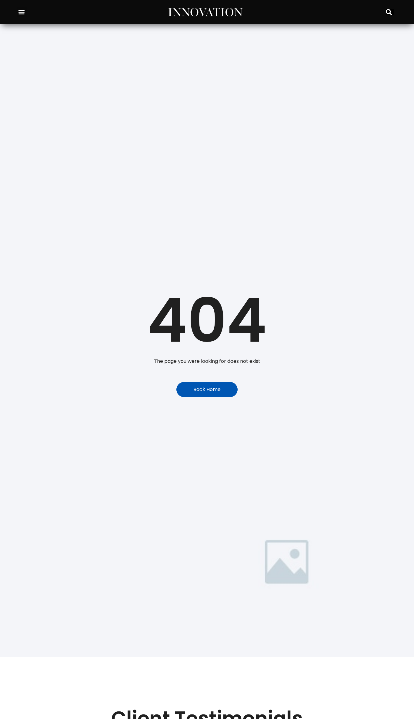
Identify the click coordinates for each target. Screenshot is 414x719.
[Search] (390, 12)
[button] (22, 12)
